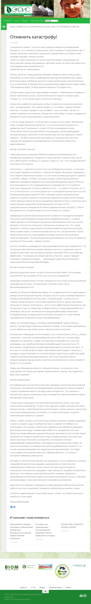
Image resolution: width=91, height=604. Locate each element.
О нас (16, 21)
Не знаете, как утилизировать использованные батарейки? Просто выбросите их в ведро (45, 530)
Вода (12, 27)
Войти (68, 587)
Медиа (25, 21)
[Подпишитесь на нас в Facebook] (85, 595)
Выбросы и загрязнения (29, 27)
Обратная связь (37, 21)
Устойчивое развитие (68, 27)
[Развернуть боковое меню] (4, 26)
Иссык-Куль (49, 27)
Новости (7, 21)
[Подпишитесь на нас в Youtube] (81, 595)
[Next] (31, 568)
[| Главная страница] (18, 9)
